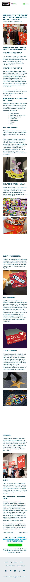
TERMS (21, 562)
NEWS (6, 562)
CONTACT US (15, 545)
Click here (7, 550)
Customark (23, 549)
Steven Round (18, 21)
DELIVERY (16, 562)
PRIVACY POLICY (21, 565)
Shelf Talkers (16, 512)
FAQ (11, 562)
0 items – (24, 4)
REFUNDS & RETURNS (10, 565)
